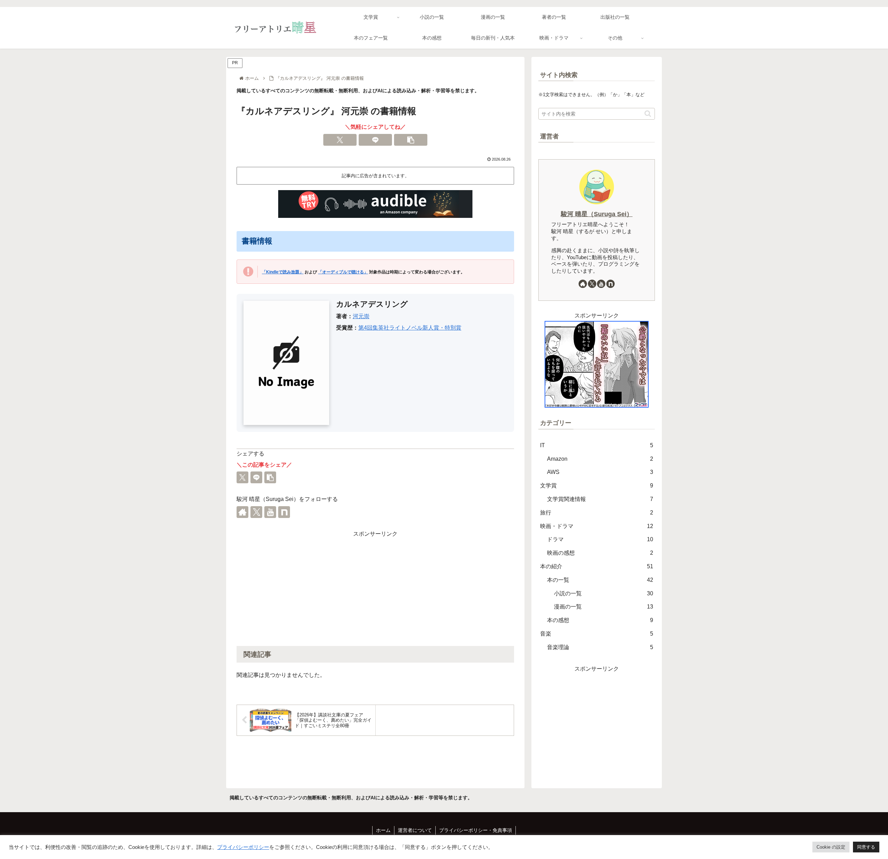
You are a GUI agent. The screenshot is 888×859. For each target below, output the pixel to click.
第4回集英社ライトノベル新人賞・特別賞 (409, 328)
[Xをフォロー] (256, 512)
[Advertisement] (375, 587)
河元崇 (361, 316)
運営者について (415, 830)
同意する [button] (866, 847)
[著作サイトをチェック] (242, 512)
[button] (410, 140)
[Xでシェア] (340, 140)
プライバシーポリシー (243, 847)
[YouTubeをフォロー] (270, 512)
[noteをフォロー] (284, 512)
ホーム (383, 830)
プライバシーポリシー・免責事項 (475, 830)
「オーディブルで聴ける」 (343, 272)
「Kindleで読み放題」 (283, 272)
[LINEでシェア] (375, 140)
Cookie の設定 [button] (831, 847)
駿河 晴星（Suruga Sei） (597, 214)
